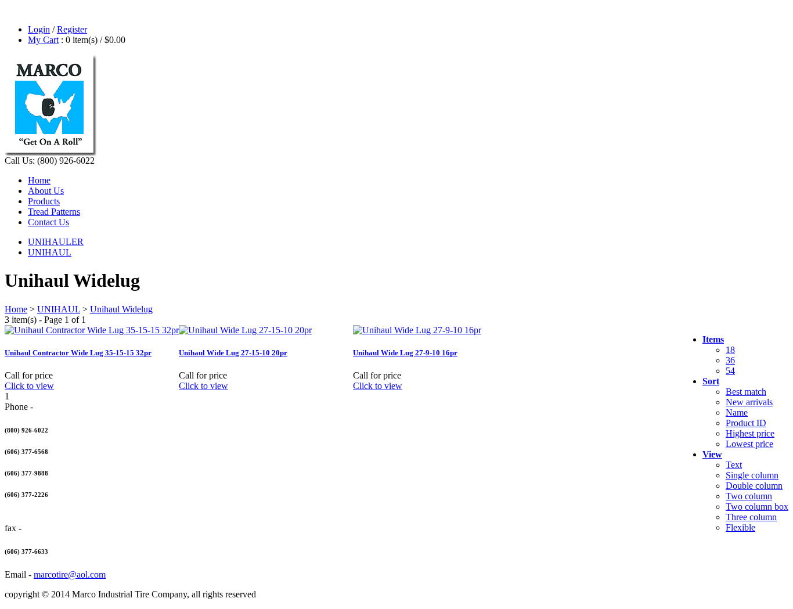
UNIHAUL (49, 252)
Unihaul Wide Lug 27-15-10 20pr (233, 352)
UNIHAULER (56, 242)
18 (730, 350)
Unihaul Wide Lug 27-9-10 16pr (405, 352)
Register (72, 29)
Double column (754, 486)
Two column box (757, 506)
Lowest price (749, 444)
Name (737, 412)
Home (39, 180)
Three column (751, 517)
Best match (746, 392)
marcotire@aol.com (70, 574)
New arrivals (749, 402)
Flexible (740, 527)
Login (39, 29)
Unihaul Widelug (121, 309)
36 (730, 360)
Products (44, 201)
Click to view (29, 386)
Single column (752, 475)
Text (734, 465)
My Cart (43, 40)
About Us (46, 191)
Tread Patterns (54, 212)
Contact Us (48, 222)
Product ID (746, 423)
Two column (749, 496)
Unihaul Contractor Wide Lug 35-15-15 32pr (78, 352)
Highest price (750, 433)
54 (730, 371)
